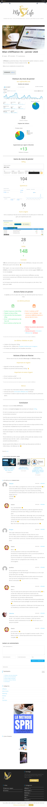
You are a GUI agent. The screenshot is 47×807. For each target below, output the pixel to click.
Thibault (11, 483)
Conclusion (7, 681)
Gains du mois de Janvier (10, 677)
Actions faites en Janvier (10, 678)
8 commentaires (21, 56)
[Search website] (43, 1)
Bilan (7, 451)
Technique (4, 700)
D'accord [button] (31, 805)
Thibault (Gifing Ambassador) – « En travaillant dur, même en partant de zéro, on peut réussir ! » (38, 470)
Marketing (4, 693)
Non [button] (27, 805)
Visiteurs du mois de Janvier (11, 675)
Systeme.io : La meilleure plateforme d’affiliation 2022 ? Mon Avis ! (9, 469)
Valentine (11, 613)
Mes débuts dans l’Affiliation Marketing (23, 468)
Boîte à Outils (5, 691)
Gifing (35, 409)
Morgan (11, 529)
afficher (12, 72)
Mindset (4, 695)
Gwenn (5, 56)
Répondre (43, 483)
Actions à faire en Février (10, 680)
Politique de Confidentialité (19, 805)
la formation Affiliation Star (21, 391)
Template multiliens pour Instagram (28, 346)
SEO (3, 698)
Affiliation (4, 689)
